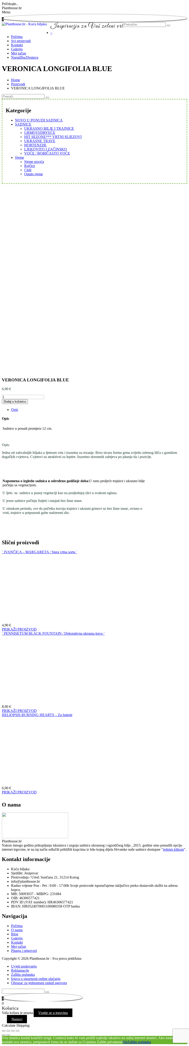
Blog (14, 934)
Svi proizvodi (21, 41)
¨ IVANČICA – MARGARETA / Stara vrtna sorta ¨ (39, 552)
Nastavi (17, 1019)
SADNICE (23, 124)
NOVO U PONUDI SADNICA (39, 120)
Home (15, 80)
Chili (27, 170)
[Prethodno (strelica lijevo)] (4, 1035)
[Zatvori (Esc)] (4, 1031)
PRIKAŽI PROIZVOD (19, 629)
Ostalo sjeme (33, 174)
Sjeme (19, 157)
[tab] (99, 410)
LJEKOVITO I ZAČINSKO (45, 149)
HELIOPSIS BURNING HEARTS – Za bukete (37, 715)
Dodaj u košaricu (15, 401)
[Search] (47, 97)
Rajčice (29, 166)
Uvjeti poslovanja (24, 966)
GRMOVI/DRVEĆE (39, 133)
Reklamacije (20, 970)
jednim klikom (173, 849)
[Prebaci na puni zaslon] (13, 1031)
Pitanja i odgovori (24, 951)
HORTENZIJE (35, 145)
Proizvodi (18, 84)
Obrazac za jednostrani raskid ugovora (39, 983)
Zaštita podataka (23, 975)
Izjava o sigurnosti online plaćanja (35, 979)
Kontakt (17, 45)
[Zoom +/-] (17, 1031)
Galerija (17, 49)
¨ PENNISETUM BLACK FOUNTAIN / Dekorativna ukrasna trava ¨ (53, 633)
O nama (17, 930)
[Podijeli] (8, 1031)
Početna (17, 37)
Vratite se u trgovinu (53, 1013)
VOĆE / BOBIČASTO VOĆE (47, 153)
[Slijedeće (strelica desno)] (8, 1035)
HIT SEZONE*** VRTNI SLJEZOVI (53, 137)
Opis (14, 410)
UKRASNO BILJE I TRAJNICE (49, 128)
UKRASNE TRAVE (39, 141)
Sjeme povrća (34, 162)
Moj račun (18, 53)
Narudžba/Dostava (24, 57)
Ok (125, 1042)
